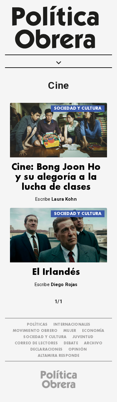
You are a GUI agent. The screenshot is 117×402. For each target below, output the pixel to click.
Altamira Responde (59, 355)
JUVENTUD (82, 337)
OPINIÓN (77, 349)
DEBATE (71, 343)
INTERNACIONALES (71, 324)
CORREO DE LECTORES (36, 343)
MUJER (69, 331)
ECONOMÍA (93, 331)
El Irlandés (56, 272)
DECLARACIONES (46, 349)
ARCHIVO (93, 343)
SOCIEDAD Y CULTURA (78, 108)
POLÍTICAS (37, 324)
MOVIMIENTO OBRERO (35, 331)
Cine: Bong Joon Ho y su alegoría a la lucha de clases (56, 177)
